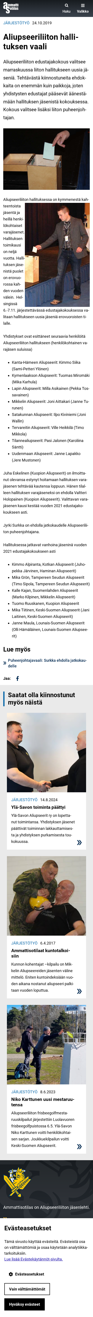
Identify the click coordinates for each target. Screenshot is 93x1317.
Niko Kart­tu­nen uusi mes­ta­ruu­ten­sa (42, 1102)
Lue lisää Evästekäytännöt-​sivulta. (33, 1259)
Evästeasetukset (29, 1274)
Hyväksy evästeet (24, 1304)
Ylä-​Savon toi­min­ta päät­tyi (38, 807)
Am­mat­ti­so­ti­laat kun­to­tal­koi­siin (40, 953)
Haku (67, 11)
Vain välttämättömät (27, 1289)
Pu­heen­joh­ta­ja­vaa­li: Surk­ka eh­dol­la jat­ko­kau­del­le (47, 663)
